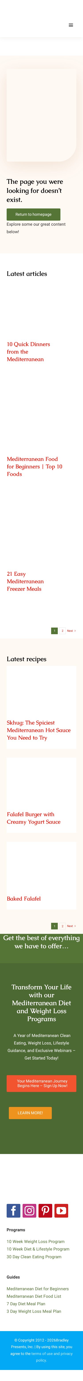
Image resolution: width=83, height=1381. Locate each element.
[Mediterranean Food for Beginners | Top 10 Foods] (41, 419)
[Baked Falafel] (41, 865)
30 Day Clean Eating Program (34, 1257)
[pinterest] (45, 1211)
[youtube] (61, 1211)
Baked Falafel (41, 860)
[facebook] (13, 1211)
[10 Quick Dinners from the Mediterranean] (41, 304)
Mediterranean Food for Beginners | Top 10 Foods (41, 411)
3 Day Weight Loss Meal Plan (34, 1311)
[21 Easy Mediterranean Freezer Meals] (41, 534)
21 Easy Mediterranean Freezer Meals (41, 525)
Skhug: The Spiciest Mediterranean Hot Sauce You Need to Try (41, 678)
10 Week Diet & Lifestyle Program (38, 1249)
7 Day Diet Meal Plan (26, 1304)
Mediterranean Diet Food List (34, 1296)
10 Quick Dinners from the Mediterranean (41, 296)
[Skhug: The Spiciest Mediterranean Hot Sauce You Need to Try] (41, 689)
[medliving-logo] (27, 9)
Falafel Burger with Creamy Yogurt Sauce (41, 773)
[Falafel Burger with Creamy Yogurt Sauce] (41, 781)
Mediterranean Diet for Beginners (38, 1289)
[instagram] (29, 1211)
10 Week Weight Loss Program (36, 1242)
